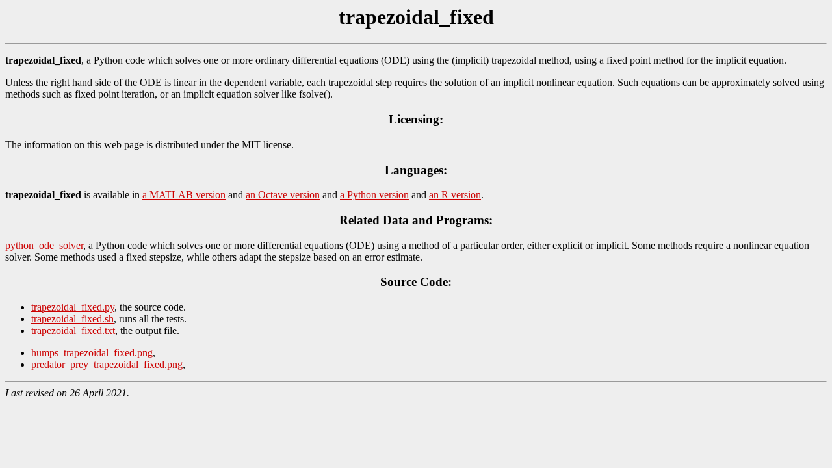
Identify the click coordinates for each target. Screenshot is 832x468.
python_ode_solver (44, 245)
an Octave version (283, 194)
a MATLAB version (184, 194)
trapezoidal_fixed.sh (72, 318)
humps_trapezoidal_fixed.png (92, 352)
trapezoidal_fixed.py (72, 307)
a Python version (374, 194)
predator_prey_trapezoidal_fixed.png (107, 364)
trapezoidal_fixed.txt (73, 330)
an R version (455, 194)
